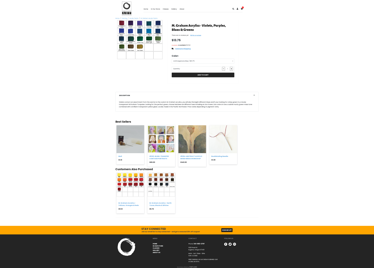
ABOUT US (156, 252)
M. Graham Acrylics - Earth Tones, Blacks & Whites (160, 204)
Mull (120, 156)
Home (146, 9)
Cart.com (193, 267)
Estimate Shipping (183, 49)
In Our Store (155, 9)
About (182, 9)
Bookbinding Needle (219, 156)
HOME (155, 244)
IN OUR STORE (158, 246)
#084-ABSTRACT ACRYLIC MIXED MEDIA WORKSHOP (191, 157)
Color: (175, 55)
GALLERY (156, 250)
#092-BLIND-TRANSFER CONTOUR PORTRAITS (159, 157)
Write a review (195, 35)
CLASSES (156, 248)
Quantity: (176, 69)
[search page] (233, 9)
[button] (237, 9)
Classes (166, 9)
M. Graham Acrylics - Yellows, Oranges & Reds (128, 204)
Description (124, 95)
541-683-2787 (199, 244)
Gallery (174, 9)
